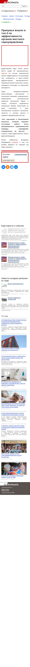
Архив (11, 16)
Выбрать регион (5, 490)
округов (4, 73)
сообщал (15, 142)
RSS (13, 492)
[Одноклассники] (8, 167)
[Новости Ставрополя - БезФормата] (9, 2)
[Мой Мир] (16, 167)
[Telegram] (12, 167)
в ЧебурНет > (6, 22)
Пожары (18, 19)
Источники (19, 16)
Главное (4, 16)
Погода (27, 16)
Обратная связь (5, 489)
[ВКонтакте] (3, 167)
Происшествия (8, 19)
